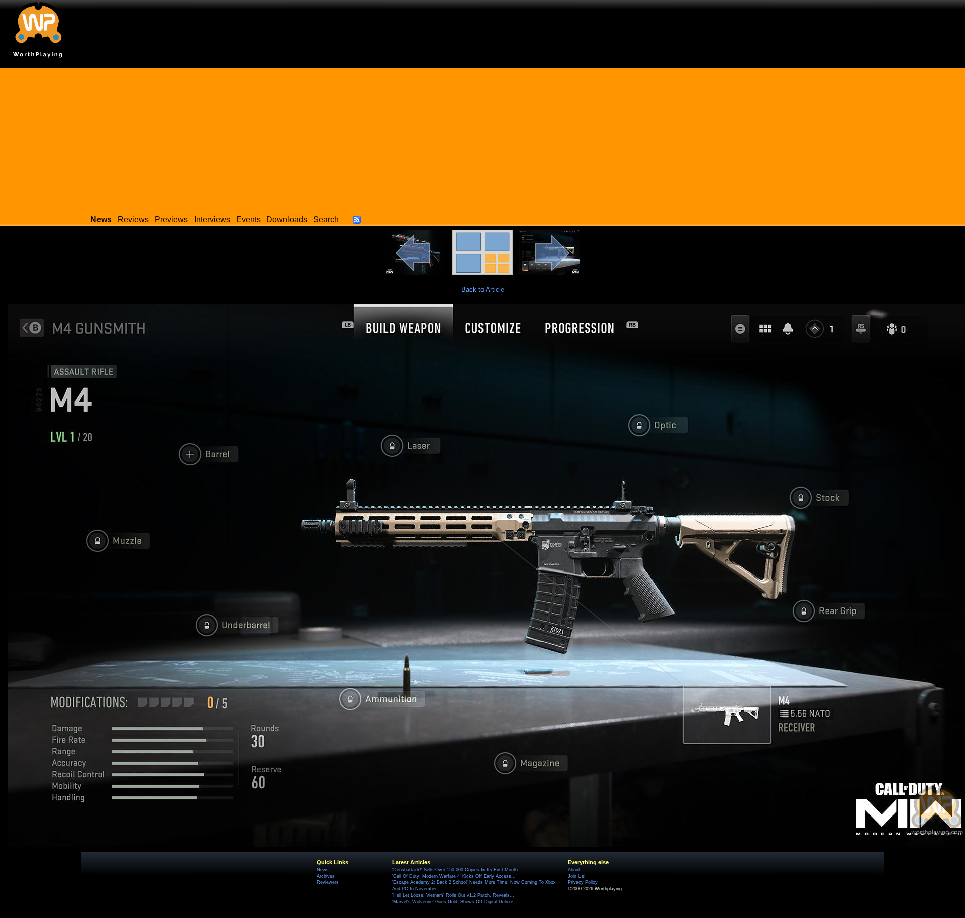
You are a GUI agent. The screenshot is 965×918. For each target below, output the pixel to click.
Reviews (133, 219)
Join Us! (577, 876)
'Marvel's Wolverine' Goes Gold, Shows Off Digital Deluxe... (455, 901)
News (323, 869)
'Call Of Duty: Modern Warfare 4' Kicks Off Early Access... (454, 876)
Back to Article (482, 289)
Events (248, 219)
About (574, 869)
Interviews (212, 219)
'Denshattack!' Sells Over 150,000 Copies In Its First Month (455, 869)
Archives (326, 876)
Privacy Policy (583, 882)
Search (326, 219)
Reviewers (328, 882)
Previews (171, 219)
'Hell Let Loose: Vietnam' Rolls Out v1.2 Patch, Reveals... (453, 895)
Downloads (286, 219)
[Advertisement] (482, 138)
